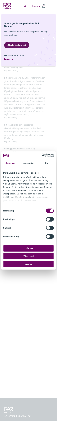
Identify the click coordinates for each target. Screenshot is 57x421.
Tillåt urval (29, 256)
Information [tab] (28, 163)
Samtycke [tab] (10, 163)
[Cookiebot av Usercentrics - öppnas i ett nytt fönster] (42, 155)
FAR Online (7, 5)
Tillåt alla (28, 248)
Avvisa (28, 264)
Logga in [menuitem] (36, 6)
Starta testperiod (16, 45)
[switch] (50, 219)
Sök (25, 5)
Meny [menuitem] (51, 5)
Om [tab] (46, 163)
